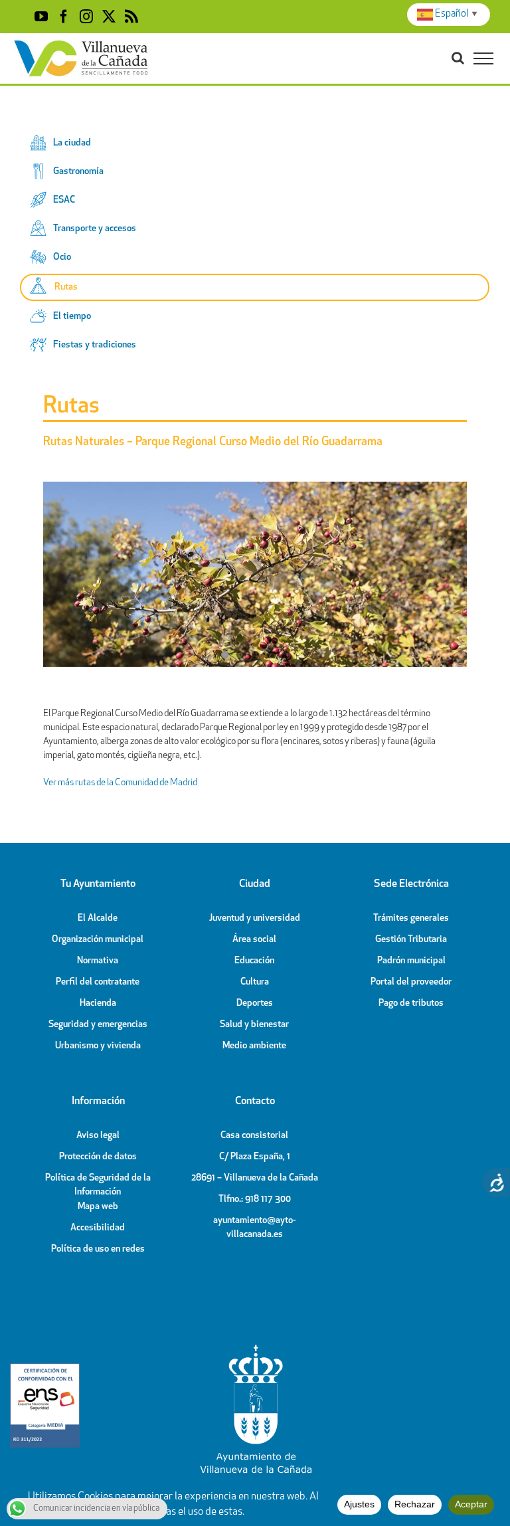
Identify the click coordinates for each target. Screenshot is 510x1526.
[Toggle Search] (458, 57)
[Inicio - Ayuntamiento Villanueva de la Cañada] (255, 1348)
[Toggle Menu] (483, 58)
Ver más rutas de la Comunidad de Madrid (120, 783)
